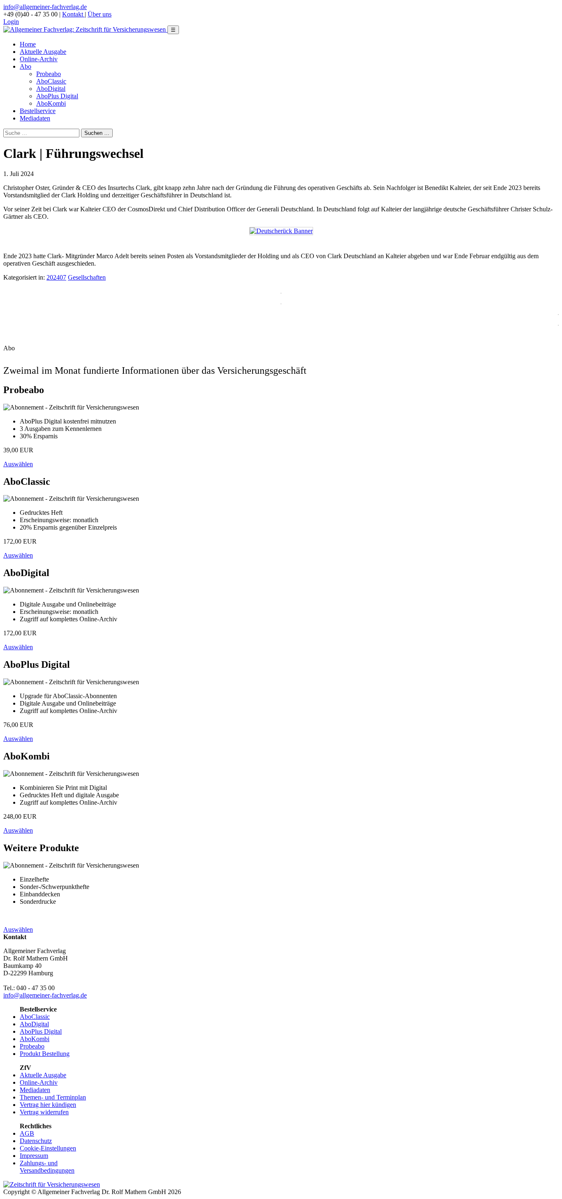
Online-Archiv (39, 59)
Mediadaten (35, 118)
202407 (56, 277)
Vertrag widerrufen (44, 1112)
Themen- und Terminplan (53, 1097)
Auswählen (18, 464)
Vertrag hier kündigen (48, 1104)
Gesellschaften (87, 277)
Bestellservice (38, 110)
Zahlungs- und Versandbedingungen (47, 1167)
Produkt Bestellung (45, 1053)
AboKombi (51, 103)
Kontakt (73, 14)
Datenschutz (36, 1140)
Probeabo (48, 73)
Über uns (99, 14)
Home (28, 44)
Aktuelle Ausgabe (43, 51)
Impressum (34, 1155)
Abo (25, 66)
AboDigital (50, 88)
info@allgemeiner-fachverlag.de (45, 6)
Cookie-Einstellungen (48, 1148)
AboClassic (51, 81)
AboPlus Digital (57, 96)
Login (11, 21)
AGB (27, 1133)
